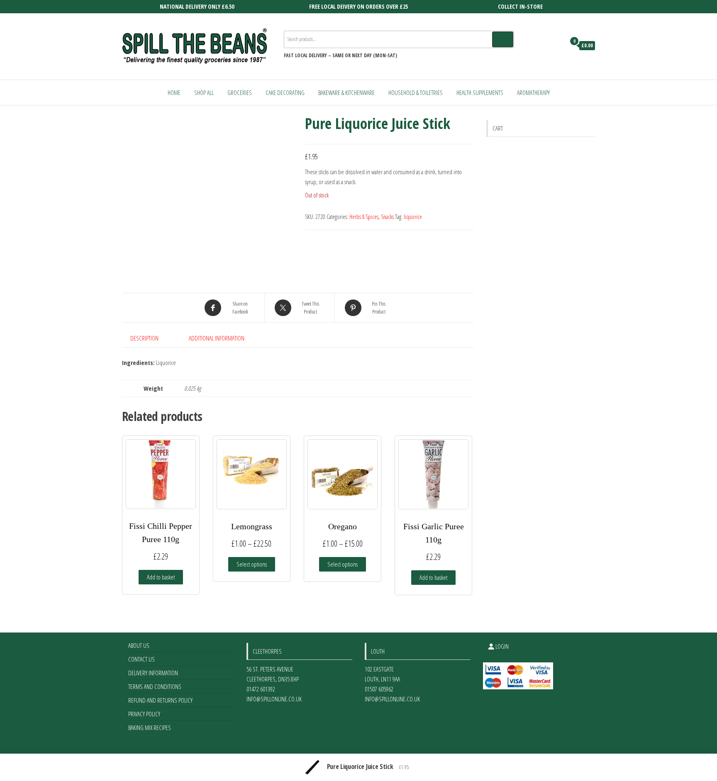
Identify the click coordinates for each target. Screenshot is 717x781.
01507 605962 (379, 689)
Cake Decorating (285, 92)
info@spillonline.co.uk (274, 699)
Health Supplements (479, 92)
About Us (138, 645)
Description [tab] (144, 338)
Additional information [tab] (216, 338)
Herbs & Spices (363, 217)
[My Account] (557, 45)
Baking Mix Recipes (149, 727)
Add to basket (161, 577)
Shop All (204, 92)
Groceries (239, 92)
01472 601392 (260, 689)
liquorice (413, 217)
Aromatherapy (533, 92)
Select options (252, 564)
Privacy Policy (144, 714)
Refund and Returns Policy (160, 700)
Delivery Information (153, 673)
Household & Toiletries (415, 92)
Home (174, 92)
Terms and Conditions (154, 686)
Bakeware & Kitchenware (346, 92)
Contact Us (141, 659)
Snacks (387, 217)
